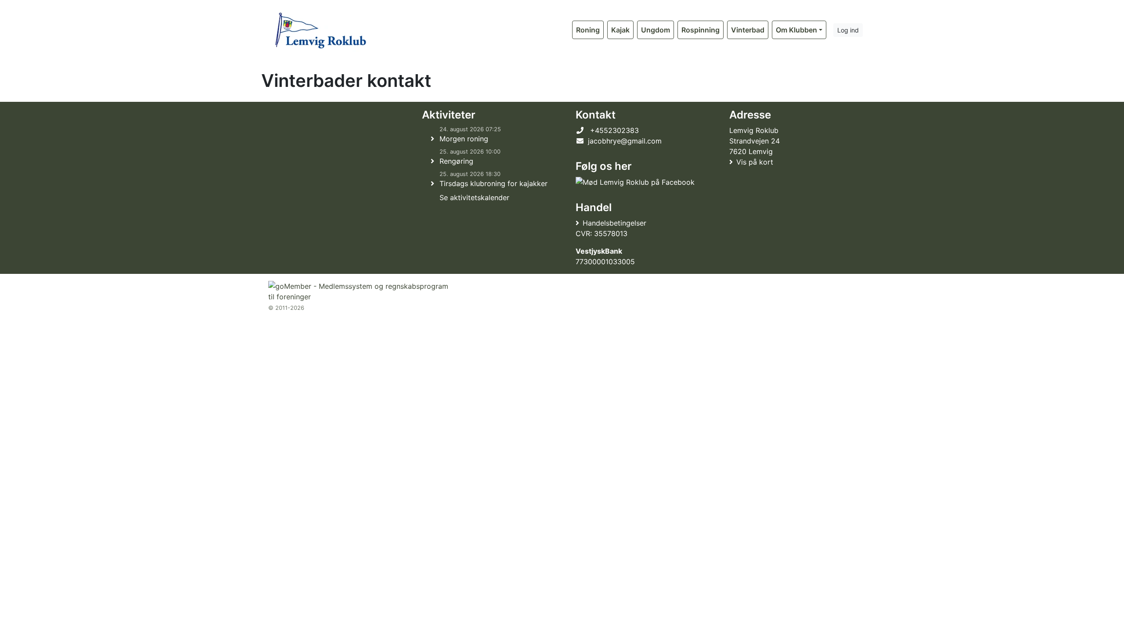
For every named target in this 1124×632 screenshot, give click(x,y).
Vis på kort (754, 162)
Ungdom (655, 29)
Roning (588, 29)
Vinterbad (747, 29)
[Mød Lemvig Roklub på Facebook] (635, 182)
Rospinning (700, 29)
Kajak (620, 29)
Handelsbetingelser (614, 223)
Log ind (848, 30)
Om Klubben (796, 29)
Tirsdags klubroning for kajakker (494, 183)
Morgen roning (464, 138)
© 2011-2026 (286, 308)
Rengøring (456, 161)
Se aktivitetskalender (474, 197)
